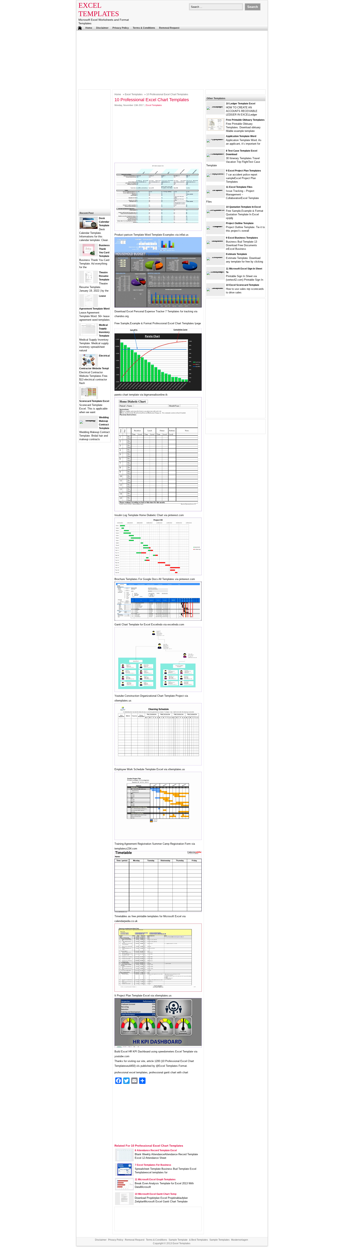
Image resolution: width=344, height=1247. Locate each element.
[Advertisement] (172, 59)
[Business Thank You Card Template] (89, 255)
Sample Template (178, 1239)
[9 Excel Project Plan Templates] (216, 173)
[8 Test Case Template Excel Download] (216, 153)
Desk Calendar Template (104, 222)
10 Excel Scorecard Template (242, 285)
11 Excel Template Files (239, 187)
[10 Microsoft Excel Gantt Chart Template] (124, 1203)
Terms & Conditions (144, 27)
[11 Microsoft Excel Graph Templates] (124, 1188)
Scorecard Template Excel (94, 401)
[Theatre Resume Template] (88, 282)
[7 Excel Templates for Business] (124, 1174)
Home (88, 27)
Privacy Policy (120, 27)
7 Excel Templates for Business (153, 1165)
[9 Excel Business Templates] (216, 240)
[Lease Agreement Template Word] (88, 305)
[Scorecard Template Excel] (88, 398)
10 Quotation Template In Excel (243, 207)
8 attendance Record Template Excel (156, 1150)
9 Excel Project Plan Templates (243, 170)
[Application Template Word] (216, 139)
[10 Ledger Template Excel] (216, 106)
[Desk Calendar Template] (89, 227)
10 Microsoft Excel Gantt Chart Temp (155, 1194)
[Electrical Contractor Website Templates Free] (88, 365)
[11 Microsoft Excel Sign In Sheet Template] (216, 271)
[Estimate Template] (216, 257)
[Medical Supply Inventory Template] (88, 334)
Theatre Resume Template (104, 276)
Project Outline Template (240, 223)
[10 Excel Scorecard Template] (216, 287)
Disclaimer (102, 27)
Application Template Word (241, 136)
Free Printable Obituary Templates (245, 120)
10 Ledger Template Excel (240, 103)
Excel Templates (134, 94)
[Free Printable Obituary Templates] (215, 129)
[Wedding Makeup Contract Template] (89, 420)
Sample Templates (219, 1239)
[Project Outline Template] (216, 226)
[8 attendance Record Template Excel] (124, 1160)
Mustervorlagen (239, 1239)
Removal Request (169, 27)
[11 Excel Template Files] (216, 189)
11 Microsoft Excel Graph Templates (155, 1179)
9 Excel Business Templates (242, 237)
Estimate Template (236, 254)
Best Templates (199, 1239)
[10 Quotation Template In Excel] (216, 209)
